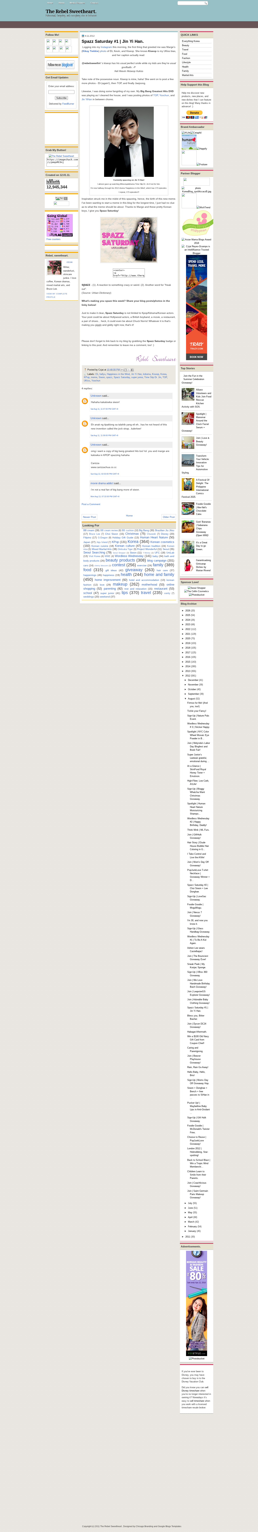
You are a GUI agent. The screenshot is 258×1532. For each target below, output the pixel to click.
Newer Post (89, 517)
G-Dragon (103, 537)
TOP (155, 95)
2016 (187, 657)
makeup (120, 584)
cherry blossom (101, 566)
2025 (187, 615)
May (190, 1212)
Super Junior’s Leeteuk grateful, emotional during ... (198, 758)
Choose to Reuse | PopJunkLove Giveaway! (196, 1140)
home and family (159, 574)
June (190, 1208)
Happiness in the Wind (118, 374)
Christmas (132, 533)
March (191, 1221)
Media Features (77, 3)
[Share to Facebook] (132, 370)
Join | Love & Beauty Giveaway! (202, 441)
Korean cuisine (99, 546)
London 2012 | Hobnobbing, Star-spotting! (197, 1152)
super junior (137, 377)
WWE (107, 556)
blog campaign (156, 560)
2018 (187, 647)
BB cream (88, 530)
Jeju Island (102, 542)
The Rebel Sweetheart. (71, 11)
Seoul (166, 549)
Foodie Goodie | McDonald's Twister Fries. (198, 1129)
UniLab (170, 552)
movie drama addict (102, 483)
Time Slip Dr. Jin (152, 377)
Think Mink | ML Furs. (198, 830)
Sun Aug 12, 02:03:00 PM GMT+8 (105, 474)
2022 (187, 629)
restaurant (160, 588)
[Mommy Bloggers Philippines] (199, 236)
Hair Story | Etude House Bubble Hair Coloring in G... (198, 846)
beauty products (120, 560)
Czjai (70, 262)
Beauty (185, 45)
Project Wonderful (147, 549)
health (126, 574)
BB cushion (128, 530)
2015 (187, 661)
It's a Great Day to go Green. (201, 546)
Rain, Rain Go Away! (197, 1067)
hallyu (102, 374)
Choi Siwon (111, 533)
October (192, 689)
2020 (187, 638)
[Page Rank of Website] (61, 199)
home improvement (108, 580)
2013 (187, 671)
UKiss (87, 380)
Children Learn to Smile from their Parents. (196, 1175)
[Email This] (122, 370)
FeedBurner (68, 103)
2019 (187, 643)
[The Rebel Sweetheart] (61, 156)
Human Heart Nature (154, 537)
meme (94, 377)
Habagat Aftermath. (197, 1031)
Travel (185, 49)
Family (185, 71)
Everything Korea (191, 41)
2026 (187, 610)
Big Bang (144, 530)
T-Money (146, 553)
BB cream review (109, 530)
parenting (110, 588)
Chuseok (151, 534)
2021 (187, 634)
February (192, 1226)
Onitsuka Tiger (125, 549)
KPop (87, 377)
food (87, 570)
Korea (163, 374)
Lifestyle (186, 62)
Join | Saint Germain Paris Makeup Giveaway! (197, 1194)
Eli (96, 374)
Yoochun (164, 95)
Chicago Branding (144, 1526)
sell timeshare (197, 1401)
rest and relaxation (135, 588)
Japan (86, 542)
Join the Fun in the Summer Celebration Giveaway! (193, 379)
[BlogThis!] (125, 370)
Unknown (96, 395)
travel (146, 592)
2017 (187, 652)
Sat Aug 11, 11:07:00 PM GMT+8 (104, 409)
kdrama (147, 374)
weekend (105, 596)
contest (118, 565)
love (102, 584)
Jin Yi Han (136, 374)
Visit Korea (94, 556)
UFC (157, 552)
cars (85, 565)
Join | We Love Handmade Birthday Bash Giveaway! (198, 983)
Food (184, 54)
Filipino (87, 537)
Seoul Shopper (119, 553)
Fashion (186, 58)
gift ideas (111, 570)
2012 (187, 675)
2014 (187, 666)
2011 (187, 1236)
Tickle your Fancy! (196, 711)
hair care (162, 570)
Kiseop (155, 374)
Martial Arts (188, 75)
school (87, 593)
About (61, 3)
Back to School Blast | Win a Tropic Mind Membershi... (198, 1163)
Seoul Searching (94, 552)
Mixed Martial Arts (102, 549)
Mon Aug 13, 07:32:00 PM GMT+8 (105, 496)
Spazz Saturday (122, 377)
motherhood (149, 584)
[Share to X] (129, 370)
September (193, 694)
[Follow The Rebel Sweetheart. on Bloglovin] (61, 68)
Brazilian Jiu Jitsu (164, 530)
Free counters (54, 239)
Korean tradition (151, 546)
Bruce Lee (94, 534)
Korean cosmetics (162, 542)
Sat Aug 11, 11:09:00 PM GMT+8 (104, 435)
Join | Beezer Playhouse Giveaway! (194, 1059)
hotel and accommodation (144, 580)
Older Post (169, 517)
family (158, 565)
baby (155, 556)
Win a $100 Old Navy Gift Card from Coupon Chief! (198, 1039)
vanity (167, 593)
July (190, 1203)
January (192, 1231)
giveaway (134, 570)
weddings (88, 596)
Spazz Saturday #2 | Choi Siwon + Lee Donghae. (197, 888)
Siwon (102, 377)
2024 (187, 620)
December (193, 680)
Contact (94, 3)
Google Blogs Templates (169, 1526)
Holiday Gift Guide (122, 537)
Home (50, 3)
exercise (142, 565)
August (191, 698)
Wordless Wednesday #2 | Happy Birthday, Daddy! (198, 822)
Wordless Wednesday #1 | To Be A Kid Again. (198, 940)
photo (103, 51)
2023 (187, 624)
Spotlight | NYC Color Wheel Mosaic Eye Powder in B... (198, 735)
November (193, 684)
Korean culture (124, 546)
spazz (109, 377)
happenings (89, 575)
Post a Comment (91, 504)
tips (125, 592)
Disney (164, 533)
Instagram (106, 47)
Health (185, 66)
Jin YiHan (87, 99)
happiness (108, 575)
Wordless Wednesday (129, 556)
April (190, 1217)
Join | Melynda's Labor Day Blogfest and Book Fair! (198, 746)
